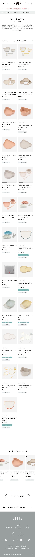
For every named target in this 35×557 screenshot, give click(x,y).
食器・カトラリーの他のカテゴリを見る (14, 507)
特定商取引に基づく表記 (11, 548)
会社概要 (11, 546)
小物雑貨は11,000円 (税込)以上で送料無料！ (17, 8)
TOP (2, 12)
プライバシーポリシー (24, 548)
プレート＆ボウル (26, 12)
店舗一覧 (27, 527)
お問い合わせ (21, 534)
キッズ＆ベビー (8, 12)
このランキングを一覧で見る (17, 496)
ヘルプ (12, 534)
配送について (18, 527)
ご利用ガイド (9, 527)
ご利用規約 (23, 546)
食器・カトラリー (17, 12)
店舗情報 (17, 546)
